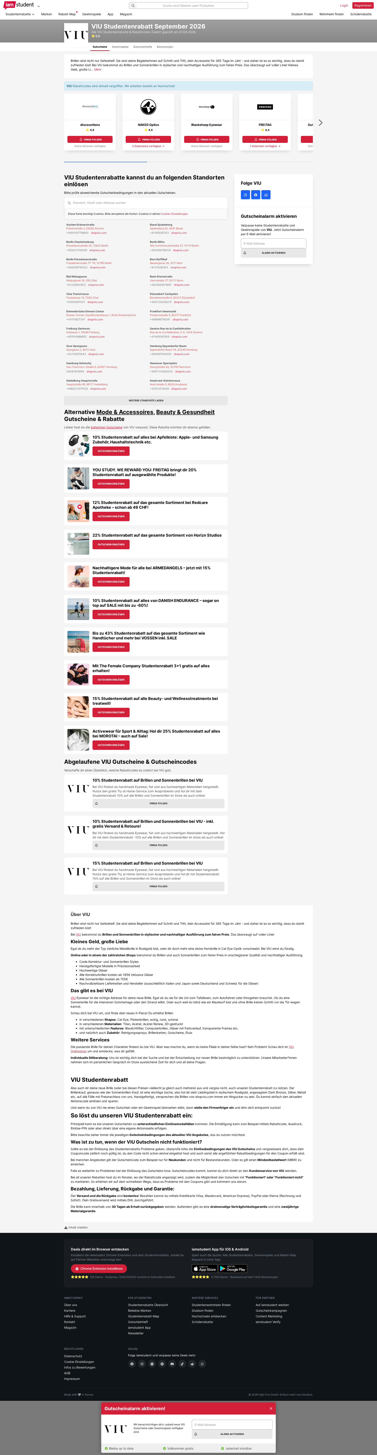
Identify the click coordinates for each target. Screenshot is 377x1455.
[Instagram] (142, 1364)
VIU (78, 934)
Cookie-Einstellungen (174, 213)
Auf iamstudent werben (272, 1305)
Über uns (70, 1305)
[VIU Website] (266, 195)
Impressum (72, 1379)
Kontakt (69, 1322)
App (110, 14)
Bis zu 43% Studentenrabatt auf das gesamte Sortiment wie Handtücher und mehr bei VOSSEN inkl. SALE (149, 635)
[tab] (100, 46)
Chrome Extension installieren (102, 1268)
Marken (46, 14)
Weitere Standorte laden (146, 400)
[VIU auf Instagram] (246, 195)
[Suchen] (133, 5)
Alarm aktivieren (273, 252)
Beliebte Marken (139, 1310)
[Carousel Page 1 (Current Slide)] (105, 162)
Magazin (126, 14)
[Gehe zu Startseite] (18, 5)
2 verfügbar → (148, 146)
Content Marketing (269, 1316)
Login (344, 5)
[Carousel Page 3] (271, 162)
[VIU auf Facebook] (256, 195)
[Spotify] (152, 1364)
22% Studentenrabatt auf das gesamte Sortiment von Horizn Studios (157, 535)
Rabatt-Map (67, 14)
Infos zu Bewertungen (79, 1367)
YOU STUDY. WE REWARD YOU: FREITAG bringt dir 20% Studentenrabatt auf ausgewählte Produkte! (145, 472)
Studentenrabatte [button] (18, 14)
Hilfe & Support (75, 1316)
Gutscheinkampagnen (271, 1310)
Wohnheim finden (331, 14)
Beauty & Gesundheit (185, 412)
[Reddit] (192, 1364)
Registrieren (363, 5)
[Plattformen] (39, 6)
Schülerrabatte (361, 14)
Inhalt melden (78, 1227)
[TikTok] (182, 1364)
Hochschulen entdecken (209, 1316)
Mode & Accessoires (124, 412)
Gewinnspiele (91, 14)
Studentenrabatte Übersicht (148, 1305)
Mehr (97, 69)
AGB (67, 1373)
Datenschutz (73, 1356)
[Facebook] (132, 1364)
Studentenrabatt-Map (143, 1316)
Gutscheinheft (138, 1322)
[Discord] (172, 1364)
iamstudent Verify (268, 1322)
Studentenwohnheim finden (211, 1305)
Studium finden (302, 14)
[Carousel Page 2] (188, 162)
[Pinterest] (162, 1364)
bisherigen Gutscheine (106, 427)
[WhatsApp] (202, 1364)
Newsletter (136, 1333)
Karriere (69, 1310)
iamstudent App (139, 1327)
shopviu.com (98, 232)
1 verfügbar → (265, 146)
